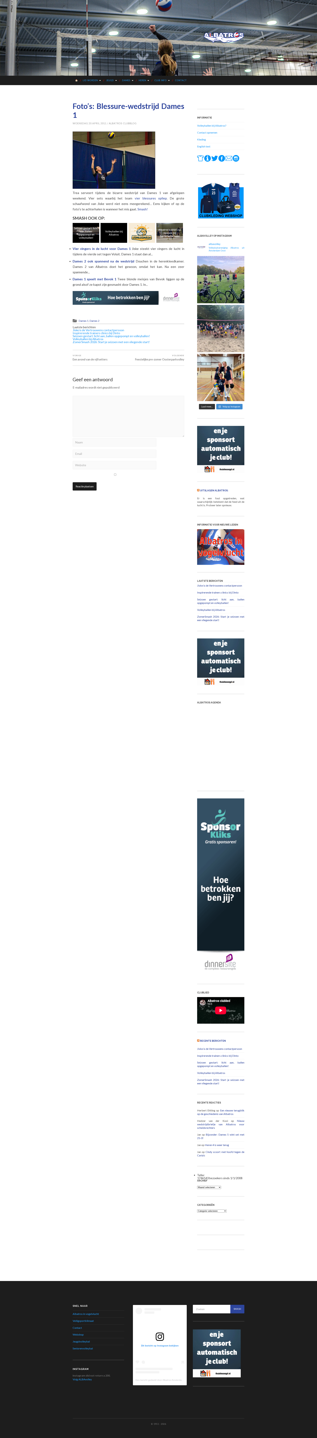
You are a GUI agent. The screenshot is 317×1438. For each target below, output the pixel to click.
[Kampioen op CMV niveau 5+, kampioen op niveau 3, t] (220, 377)
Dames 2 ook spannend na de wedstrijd (104, 261)
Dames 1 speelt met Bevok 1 (95, 279)
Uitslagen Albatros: (214, 490)
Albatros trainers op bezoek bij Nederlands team (142, 232)
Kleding (201, 139)
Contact (181, 80)
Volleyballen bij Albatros (86, 233)
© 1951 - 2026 (158, 1424)
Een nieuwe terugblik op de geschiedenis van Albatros (220, 1112)
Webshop (78, 1334)
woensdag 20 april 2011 (89, 123)
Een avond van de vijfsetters (90, 357)
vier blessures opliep (151, 198)
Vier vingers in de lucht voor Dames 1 (102, 249)
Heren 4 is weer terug (217, 1144)
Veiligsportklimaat (83, 1320)
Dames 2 (94, 320)
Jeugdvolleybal (81, 1341)
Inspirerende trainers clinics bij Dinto (96, 333)
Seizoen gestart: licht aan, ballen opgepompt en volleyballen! (111, 336)
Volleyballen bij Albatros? (211, 125)
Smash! (143, 209)
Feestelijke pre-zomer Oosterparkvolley (159, 357)
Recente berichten (213, 1040)
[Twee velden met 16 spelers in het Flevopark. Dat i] (220, 279)
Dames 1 (83, 320)
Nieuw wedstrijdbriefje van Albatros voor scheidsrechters (220, 1124)
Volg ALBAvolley (82, 1379)
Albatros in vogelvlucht (86, 1313)
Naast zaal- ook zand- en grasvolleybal (170, 233)
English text (203, 146)
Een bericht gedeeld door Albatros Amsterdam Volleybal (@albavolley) (172, 1380)
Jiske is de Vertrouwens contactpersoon (98, 330)
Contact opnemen (207, 132)
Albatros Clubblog (123, 123)
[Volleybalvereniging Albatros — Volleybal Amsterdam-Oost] (223, 37)
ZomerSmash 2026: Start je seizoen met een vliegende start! (115, 232)
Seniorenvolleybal (83, 1348)
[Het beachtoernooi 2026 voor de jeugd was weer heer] (220, 328)
